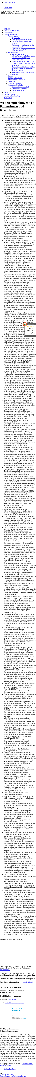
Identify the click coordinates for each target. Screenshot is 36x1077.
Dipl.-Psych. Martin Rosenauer (19, 1009)
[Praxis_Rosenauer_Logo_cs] (15, 23)
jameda (24, 1018)
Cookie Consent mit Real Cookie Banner (13, 1076)
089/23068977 (12, 999)
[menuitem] (20, 6)
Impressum (7, 6)
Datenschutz (8, 8)
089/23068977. (5, 970)
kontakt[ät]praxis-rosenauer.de (14, 1003)
